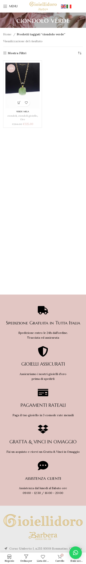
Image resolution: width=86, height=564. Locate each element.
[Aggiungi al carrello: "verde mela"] (19, 102)
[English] (63, 6)
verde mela (22, 111)
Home (7, 34)
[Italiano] (69, 6)
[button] (75, 552)
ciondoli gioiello (27, 115)
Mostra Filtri (17, 53)
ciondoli (12, 115)
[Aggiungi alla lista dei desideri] (26, 102)
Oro (22, 119)
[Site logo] (43, 6)
